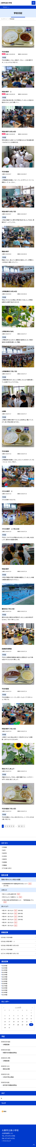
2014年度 (4, 992)
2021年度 (4, 977)
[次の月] (32, 1007)
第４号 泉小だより (13, 919)
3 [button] (7, 826)
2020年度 (4, 979)
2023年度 (4, 972)
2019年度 (4, 981)
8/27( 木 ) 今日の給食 (6, 949)
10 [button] (19, 826)
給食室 (5, 862)
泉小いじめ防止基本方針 (11, 894)
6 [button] (13, 826)
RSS (5, 1111)
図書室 (5, 865)
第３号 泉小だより (10, 922)
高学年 (5, 859)
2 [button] (5, 826)
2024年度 (4, 970)
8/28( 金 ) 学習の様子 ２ (8, 941)
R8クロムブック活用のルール (12, 897)
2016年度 (4, 988)
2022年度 (4, 974)
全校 (4, 850)
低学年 (5, 853)
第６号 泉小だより (13, 913)
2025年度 (4, 968)
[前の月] (3, 1007)
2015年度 (4, 990)
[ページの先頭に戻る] (34, 1145)
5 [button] (11, 826)
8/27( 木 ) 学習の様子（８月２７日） (10, 953)
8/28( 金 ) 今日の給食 (6, 937)
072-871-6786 (10, 1136)
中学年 (5, 856)
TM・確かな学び (7, 868)
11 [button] (21, 826)
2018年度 (4, 983)
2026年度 (4, 966)
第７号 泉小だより (13, 910)
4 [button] (9, 826)
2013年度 (4, 995)
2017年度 (4, 986)
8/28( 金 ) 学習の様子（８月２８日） (10, 945)
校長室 (5, 847)
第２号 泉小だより (10, 925)
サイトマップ (7, 1141)
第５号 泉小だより (13, 916)
